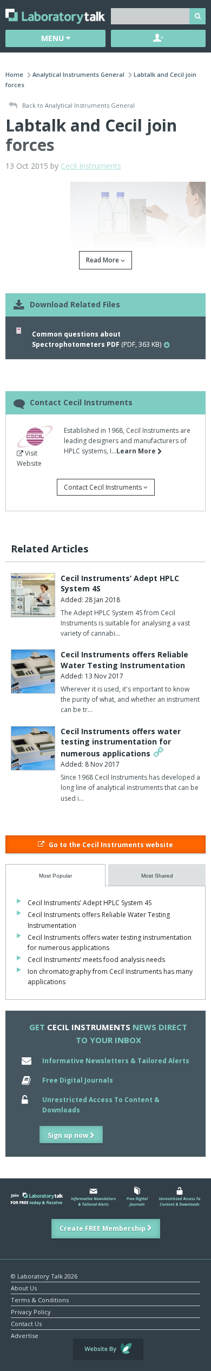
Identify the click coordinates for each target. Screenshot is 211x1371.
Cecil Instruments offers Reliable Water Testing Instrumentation (124, 659)
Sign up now (69, 1135)
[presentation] (55, 875)
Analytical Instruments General (78, 74)
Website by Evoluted (108, 1349)
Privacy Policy (31, 1311)
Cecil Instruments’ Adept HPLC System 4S (89, 902)
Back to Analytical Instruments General (78, 105)
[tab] (55, 875)
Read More (103, 260)
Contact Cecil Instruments (103, 487)
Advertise (24, 1335)
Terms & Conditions (40, 1299)
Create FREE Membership (103, 1228)
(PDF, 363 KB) (96, 339)
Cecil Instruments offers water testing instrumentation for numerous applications (121, 742)
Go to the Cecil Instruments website (110, 844)
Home (14, 74)
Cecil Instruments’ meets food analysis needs (96, 959)
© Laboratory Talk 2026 (44, 1275)
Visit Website (29, 458)
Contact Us (26, 1323)
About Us (24, 1287)
